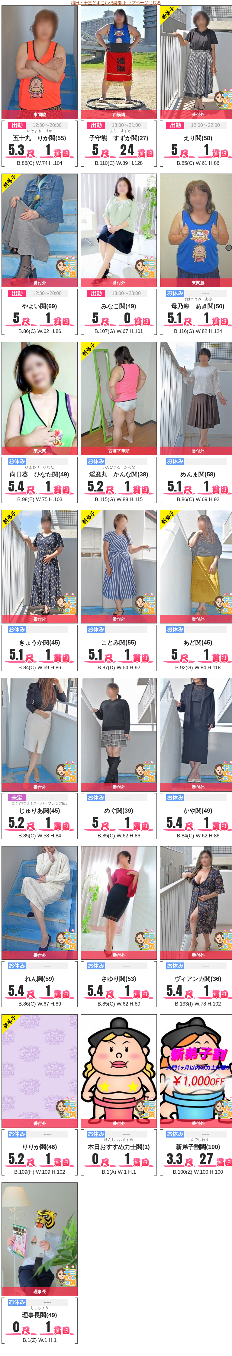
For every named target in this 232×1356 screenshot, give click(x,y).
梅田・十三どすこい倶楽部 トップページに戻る (116, 2)
